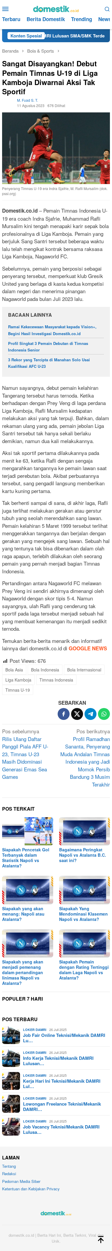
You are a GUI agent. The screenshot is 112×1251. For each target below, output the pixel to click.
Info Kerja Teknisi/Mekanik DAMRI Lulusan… (58, 1060)
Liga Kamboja (18, 680)
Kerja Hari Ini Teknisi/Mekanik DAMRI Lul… (61, 1083)
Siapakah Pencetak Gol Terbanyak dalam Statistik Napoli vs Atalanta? (25, 858)
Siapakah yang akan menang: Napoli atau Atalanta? (23, 913)
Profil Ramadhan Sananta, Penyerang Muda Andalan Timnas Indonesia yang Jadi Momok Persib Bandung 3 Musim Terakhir (85, 757)
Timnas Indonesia (56, 680)
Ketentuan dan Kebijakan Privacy (31, 1189)
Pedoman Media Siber (21, 1181)
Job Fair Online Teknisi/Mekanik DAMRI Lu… (64, 1037)
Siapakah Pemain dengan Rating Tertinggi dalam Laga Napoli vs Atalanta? (84, 970)
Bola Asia (14, 670)
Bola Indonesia (45, 670)
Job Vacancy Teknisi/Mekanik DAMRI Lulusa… (61, 1129)
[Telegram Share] (90, 714)
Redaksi (9, 1173)
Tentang (9, 1166)
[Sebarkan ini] (64, 714)
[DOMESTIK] (56, 8)
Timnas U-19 (17, 690)
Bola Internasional (84, 670)
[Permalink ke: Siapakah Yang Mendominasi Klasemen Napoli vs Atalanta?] (84, 890)
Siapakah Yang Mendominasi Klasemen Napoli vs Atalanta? (83, 913)
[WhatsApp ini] (104, 714)
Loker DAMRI (34, 1029)
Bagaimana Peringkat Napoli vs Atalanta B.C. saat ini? (82, 855)
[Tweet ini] (77, 714)
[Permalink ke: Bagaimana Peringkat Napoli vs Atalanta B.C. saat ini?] (84, 831)
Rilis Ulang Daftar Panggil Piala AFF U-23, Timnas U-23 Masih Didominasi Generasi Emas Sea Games (25, 753)
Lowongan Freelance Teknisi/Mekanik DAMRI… (62, 1106)
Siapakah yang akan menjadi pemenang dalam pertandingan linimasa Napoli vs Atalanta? (22, 972)
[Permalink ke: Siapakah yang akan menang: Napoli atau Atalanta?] (27, 890)
